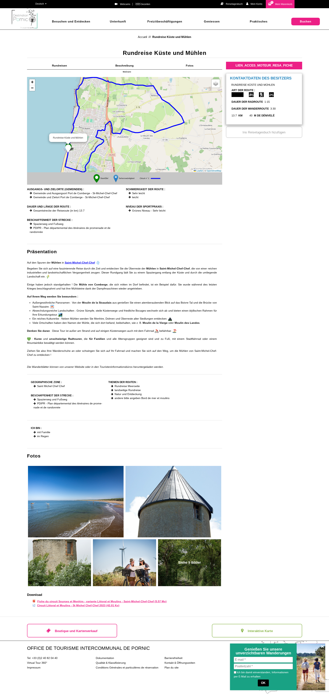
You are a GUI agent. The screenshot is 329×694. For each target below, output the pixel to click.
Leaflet (199, 170)
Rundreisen (59, 65)
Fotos (189, 65)
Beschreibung (124, 65)
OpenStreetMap (214, 170)
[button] (280, 4)
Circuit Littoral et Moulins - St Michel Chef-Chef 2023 (78, 605)
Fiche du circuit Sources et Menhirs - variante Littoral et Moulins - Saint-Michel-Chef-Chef (102, 601)
